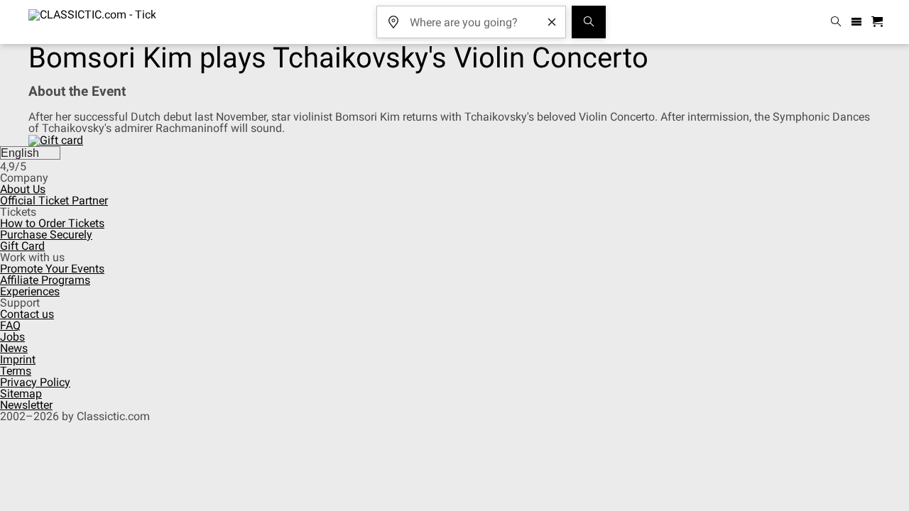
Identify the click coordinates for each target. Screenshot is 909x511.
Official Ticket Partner (54, 200)
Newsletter (26, 405)
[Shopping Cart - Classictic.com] (879, 22)
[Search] (589, 22)
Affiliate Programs (45, 280)
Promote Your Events (52, 268)
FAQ (10, 325)
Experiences (30, 291)
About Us (22, 189)
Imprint (18, 359)
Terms (15, 371)
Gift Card (22, 246)
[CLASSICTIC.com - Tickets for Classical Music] (92, 22)
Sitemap (21, 393)
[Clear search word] (551, 22)
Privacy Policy (35, 382)
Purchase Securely (46, 234)
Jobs (12, 337)
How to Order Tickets (52, 223)
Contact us (27, 314)
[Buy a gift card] (55, 139)
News (14, 348)
